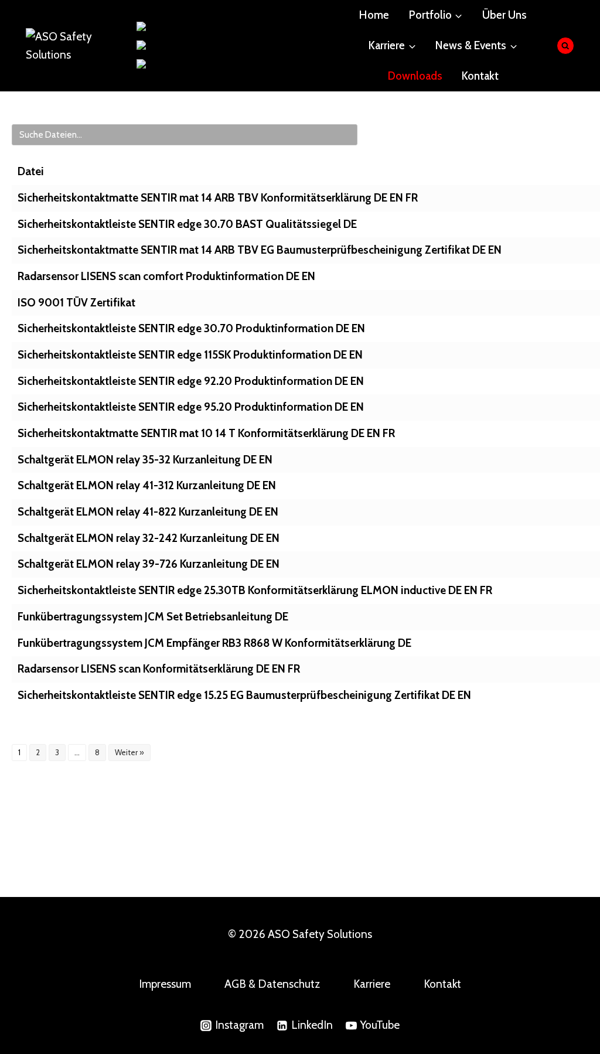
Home (374, 15)
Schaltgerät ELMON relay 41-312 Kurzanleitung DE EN (147, 485)
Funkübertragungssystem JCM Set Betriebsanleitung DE (153, 616)
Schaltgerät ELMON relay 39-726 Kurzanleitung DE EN (148, 564)
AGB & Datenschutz (272, 984)
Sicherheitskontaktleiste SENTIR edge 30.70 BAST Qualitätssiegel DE (187, 224)
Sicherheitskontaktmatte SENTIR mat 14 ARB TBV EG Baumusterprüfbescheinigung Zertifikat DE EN (260, 250)
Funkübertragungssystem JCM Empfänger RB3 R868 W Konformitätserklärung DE (214, 643)
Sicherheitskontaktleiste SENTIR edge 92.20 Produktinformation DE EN (191, 381)
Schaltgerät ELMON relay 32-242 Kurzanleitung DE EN (148, 538)
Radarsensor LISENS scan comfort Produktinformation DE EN (166, 276)
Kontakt (480, 76)
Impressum (165, 984)
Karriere (371, 984)
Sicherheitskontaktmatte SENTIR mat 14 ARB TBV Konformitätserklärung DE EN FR (218, 197)
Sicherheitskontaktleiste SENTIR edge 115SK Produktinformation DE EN (190, 354)
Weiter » (129, 752)
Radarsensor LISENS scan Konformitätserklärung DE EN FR (159, 669)
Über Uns (504, 15)
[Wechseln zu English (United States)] (196, 64)
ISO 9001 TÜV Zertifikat (76, 302)
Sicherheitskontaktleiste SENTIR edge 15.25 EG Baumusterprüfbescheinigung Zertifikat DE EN (244, 695)
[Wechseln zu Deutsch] (161, 27)
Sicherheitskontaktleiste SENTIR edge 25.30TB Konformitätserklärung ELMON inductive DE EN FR (255, 590)
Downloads (415, 76)
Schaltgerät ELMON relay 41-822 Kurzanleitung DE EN (148, 512)
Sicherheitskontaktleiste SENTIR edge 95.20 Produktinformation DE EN (191, 407)
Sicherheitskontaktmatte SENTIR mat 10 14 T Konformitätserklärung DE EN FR (206, 433)
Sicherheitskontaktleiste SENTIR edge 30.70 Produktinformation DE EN (191, 328)
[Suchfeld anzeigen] (566, 46)
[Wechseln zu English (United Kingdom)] (202, 45)
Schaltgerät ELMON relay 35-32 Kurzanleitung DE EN (145, 459)
